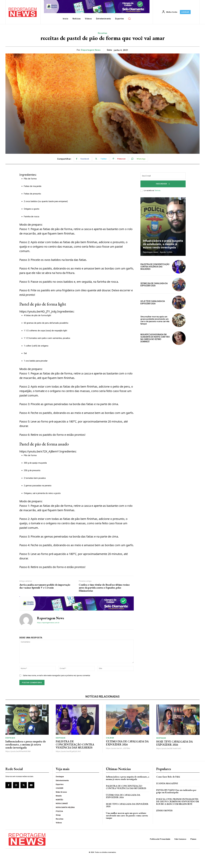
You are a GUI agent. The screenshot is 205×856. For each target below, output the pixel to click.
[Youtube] (31, 785)
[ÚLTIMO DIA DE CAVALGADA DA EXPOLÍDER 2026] (179, 284)
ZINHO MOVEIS (164, 810)
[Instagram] (16, 785)
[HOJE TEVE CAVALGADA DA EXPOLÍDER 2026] (179, 302)
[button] (129, 18)
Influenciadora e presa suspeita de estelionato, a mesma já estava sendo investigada (163, 244)
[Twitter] (23, 785)
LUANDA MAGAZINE (167, 783)
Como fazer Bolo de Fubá (168, 776)
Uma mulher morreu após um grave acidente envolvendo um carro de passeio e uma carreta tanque (154, 320)
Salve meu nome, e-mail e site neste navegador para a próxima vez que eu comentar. (56, 675)
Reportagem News (91, 50)
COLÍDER (110, 738)
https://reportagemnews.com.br (48, 623)
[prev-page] (176, 202)
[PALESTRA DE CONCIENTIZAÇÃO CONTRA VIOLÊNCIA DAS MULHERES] (179, 266)
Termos (157, 190)
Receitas (102, 33)
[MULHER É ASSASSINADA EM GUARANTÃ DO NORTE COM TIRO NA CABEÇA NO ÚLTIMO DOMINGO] (179, 338)
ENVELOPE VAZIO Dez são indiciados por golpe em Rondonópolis (176, 791)
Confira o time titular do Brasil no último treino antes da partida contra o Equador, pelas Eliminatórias (104, 587)
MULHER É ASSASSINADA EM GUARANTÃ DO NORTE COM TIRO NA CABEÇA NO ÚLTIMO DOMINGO (155, 338)
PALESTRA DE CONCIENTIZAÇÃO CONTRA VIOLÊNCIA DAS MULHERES (154, 266)
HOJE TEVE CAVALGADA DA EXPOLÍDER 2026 (152, 302)
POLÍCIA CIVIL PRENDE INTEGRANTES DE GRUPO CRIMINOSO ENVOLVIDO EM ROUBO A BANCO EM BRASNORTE (177, 801)
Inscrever (161, 184)
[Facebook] (8, 785)
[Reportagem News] (26, 620)
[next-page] (181, 202)
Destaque (10, 738)
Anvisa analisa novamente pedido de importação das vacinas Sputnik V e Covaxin (44, 586)
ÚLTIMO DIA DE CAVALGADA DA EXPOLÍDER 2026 (154, 284)
